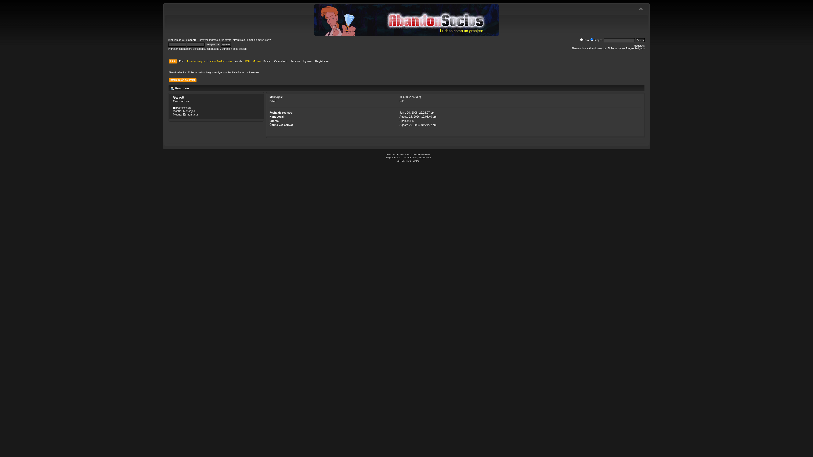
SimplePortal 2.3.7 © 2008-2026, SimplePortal (408, 157)
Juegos (598, 40)
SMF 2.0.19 (392, 154)
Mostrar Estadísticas (186, 114)
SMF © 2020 (406, 154)
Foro (586, 40)
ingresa (213, 40)
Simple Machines (421, 154)
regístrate (226, 40)
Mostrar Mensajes (184, 111)
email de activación (258, 40)
